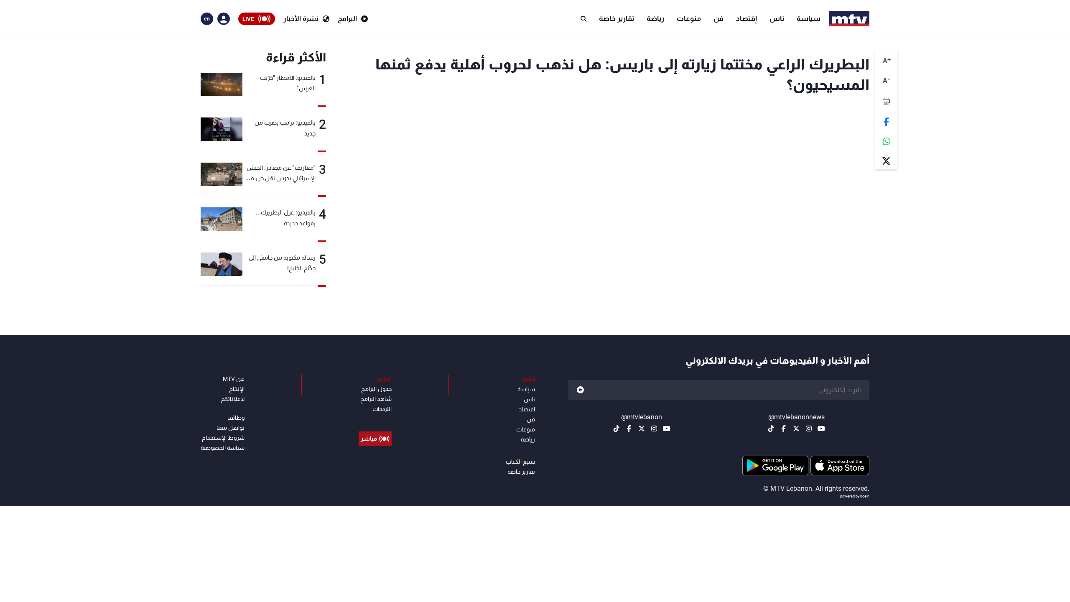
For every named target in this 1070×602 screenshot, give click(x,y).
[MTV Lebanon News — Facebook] (783, 428)
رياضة (655, 18)
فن (718, 18)
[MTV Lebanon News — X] (796, 428)
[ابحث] (583, 19)
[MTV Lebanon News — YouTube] (821, 428)
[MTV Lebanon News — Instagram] (808, 428)
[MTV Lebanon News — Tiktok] (771, 428)
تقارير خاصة (616, 18)
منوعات (689, 18)
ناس (776, 18)
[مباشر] (375, 420)
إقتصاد (746, 18)
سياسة (808, 18)
